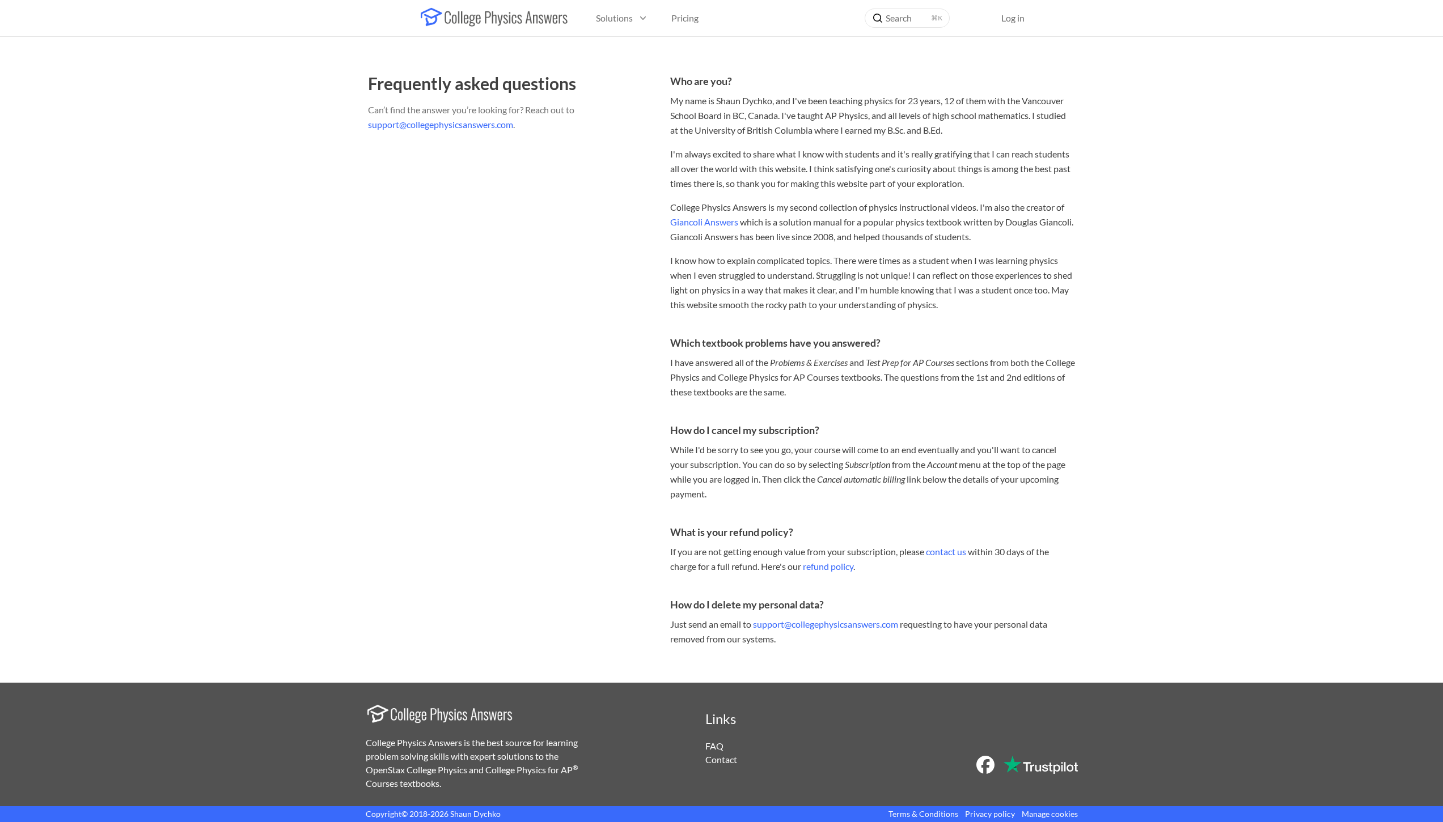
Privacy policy (990, 814)
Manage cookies (1050, 814)
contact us (946, 551)
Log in (1013, 17)
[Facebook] (985, 765)
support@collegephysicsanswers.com (440, 124)
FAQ (714, 745)
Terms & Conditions (923, 814)
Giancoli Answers (704, 221)
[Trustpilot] (1040, 765)
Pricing (685, 17)
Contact (721, 759)
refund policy (828, 566)
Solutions (614, 17)
